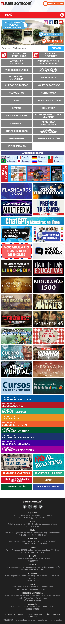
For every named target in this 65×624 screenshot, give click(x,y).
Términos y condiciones (14, 614)
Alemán (41, 157)
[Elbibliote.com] (32, 502)
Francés (25, 157)
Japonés (26, 161)
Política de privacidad (34, 614)
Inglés (8, 157)
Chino (56, 161)
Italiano (56, 157)
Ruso (40, 161)
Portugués (10, 161)
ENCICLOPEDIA (18, 398)
